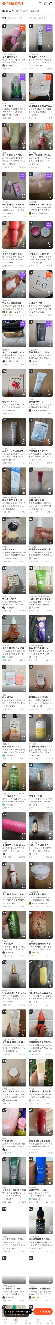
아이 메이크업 (30, 18)
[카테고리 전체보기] (51, 18)
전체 (4, 18)
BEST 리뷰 (8, 10)
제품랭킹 (34, 10)
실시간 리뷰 (22, 10)
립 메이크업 (44, 18)
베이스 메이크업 (15, 18)
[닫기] (27, 1314)
